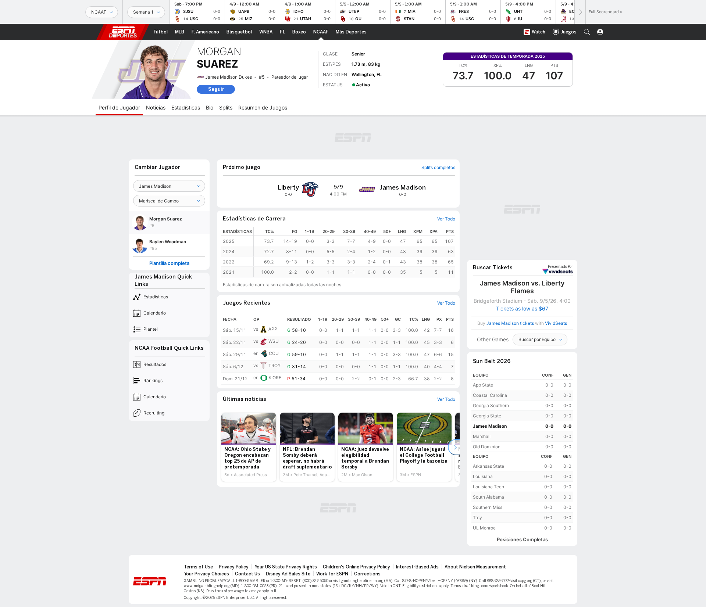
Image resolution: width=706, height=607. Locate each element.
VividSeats (560, 267)
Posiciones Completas (522, 539)
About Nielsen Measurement (475, 567)
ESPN (123, 32)
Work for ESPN (332, 574)
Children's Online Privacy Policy (356, 567)
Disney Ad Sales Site (288, 574)
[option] (248, 447)
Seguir (216, 89)
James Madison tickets (510, 323)
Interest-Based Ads (417, 567)
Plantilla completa (169, 263)
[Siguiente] (579, 12)
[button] (587, 32)
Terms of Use (198, 567)
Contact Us (247, 574)
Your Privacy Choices (206, 574)
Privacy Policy (234, 567)
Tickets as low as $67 (522, 309)
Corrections (367, 574)
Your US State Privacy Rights (285, 567)
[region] (354, 252)
